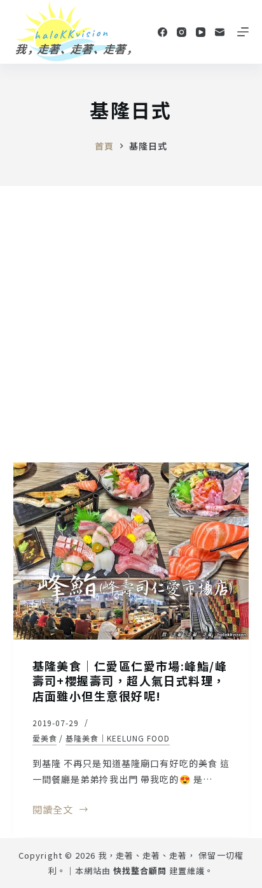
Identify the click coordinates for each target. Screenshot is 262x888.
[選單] (243, 32)
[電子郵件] (219, 32)
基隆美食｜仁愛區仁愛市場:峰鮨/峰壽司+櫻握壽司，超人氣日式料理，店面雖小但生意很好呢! (129, 680)
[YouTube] (200, 32)
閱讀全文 (53, 810)
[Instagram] (181, 32)
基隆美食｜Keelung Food (117, 738)
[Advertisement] (131, 323)
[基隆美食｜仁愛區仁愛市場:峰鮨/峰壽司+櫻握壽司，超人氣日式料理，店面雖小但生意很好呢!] (131, 551)
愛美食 (44, 738)
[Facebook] (162, 32)
